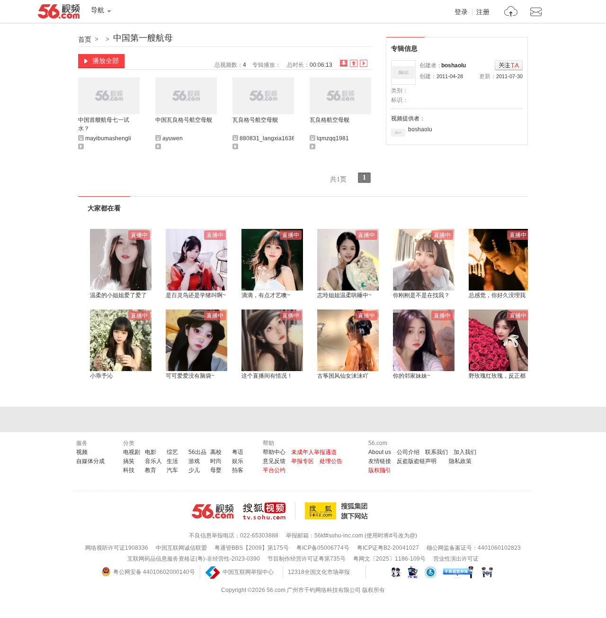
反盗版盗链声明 (417, 461)
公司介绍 (408, 452)
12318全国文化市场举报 (319, 572)
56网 (212, 511)
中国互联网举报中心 (248, 572)
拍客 (237, 470)
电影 (150, 452)
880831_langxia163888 (271, 138)
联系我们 (436, 452)
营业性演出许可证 (456, 558)
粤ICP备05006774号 (322, 548)
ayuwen (172, 138)
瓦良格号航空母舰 (255, 120)
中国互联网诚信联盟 (181, 548)
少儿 (194, 470)
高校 (216, 452)
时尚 (216, 461)
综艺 (172, 452)
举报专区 (302, 461)
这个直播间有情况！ (267, 376)
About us (379, 452)
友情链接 (379, 461)
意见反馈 (274, 461)
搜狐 (338, 510)
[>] (511, 12)
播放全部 (105, 60)
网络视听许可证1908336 (116, 548)
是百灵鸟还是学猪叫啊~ (196, 295)
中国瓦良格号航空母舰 (183, 120)
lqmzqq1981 (333, 138)
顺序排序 (353, 63)
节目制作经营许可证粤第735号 (306, 558)
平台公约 (274, 470)
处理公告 (331, 461)
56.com (59, 13)
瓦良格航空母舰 (329, 120)
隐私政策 (460, 461)
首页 (84, 39)
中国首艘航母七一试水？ (103, 124)
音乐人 (153, 461)
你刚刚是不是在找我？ (421, 295)
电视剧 (131, 452)
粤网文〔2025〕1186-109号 (389, 558)
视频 (82, 452)
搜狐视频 (269, 510)
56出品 (197, 452)
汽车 (172, 470)
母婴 (216, 470)
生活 (172, 461)
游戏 (194, 461)
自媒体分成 (90, 461)
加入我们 (465, 452)
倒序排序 (344, 63)
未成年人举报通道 (314, 452)
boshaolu (453, 65)
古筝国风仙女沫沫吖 (342, 376)
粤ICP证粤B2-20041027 (388, 548)
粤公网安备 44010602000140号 (154, 572)
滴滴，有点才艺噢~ (265, 295)
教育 (150, 470)
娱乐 (237, 461)
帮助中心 (274, 452)
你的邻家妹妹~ (411, 376)
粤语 (237, 452)
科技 (128, 470)
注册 (483, 12)
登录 (461, 12)
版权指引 (379, 470)
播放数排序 (363, 63)
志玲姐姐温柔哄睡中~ (344, 295)
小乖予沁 (101, 376)
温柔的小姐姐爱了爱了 (118, 295)
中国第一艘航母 (143, 38)
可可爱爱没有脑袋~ (190, 376)
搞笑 (128, 461)
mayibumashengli (108, 138)
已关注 (509, 65)
